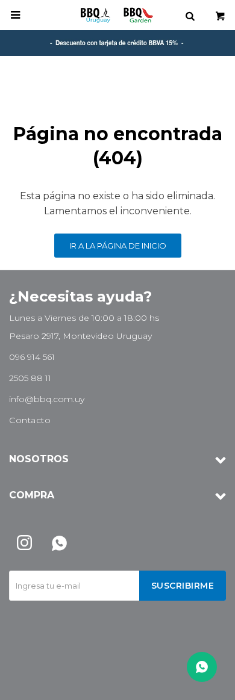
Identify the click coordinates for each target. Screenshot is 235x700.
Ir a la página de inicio (117, 245)
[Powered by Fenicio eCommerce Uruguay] (208, 685)
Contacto (30, 420)
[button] (190, 15)
